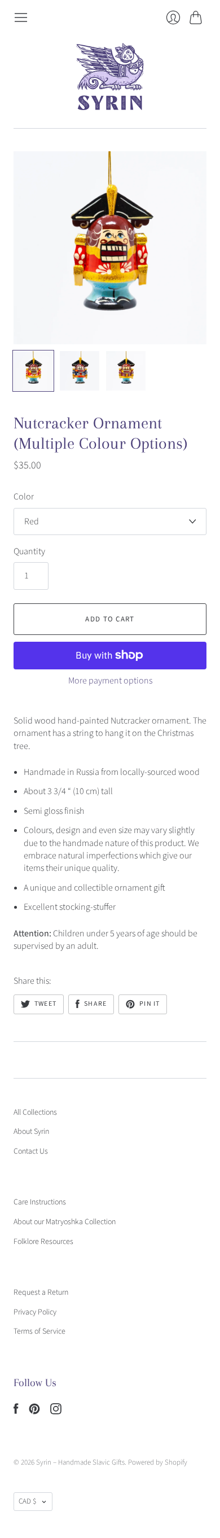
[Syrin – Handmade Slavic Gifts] (110, 76)
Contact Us (31, 1151)
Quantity (29, 551)
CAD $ (27, 1501)
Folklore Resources (43, 1241)
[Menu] (21, 17)
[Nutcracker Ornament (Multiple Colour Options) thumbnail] (33, 371)
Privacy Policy (35, 1312)
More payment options (110, 680)
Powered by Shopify (157, 1462)
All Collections (35, 1112)
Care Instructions (40, 1202)
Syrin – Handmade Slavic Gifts (80, 1462)
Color (24, 496)
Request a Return (41, 1292)
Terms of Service (39, 1331)
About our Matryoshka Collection (65, 1222)
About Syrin (31, 1131)
